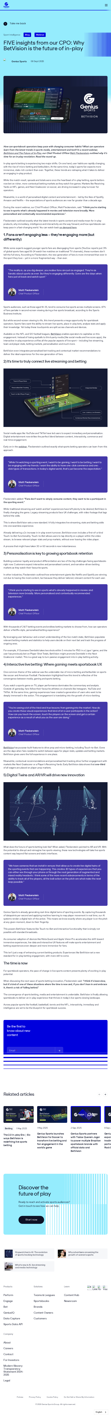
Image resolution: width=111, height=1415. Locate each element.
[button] (106, 5)
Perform (8, 1295)
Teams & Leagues (44, 1295)
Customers (40, 1318)
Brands (38, 1307)
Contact (8, 1354)
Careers (8, 1348)
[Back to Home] (6, 5)
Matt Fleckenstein (79, 153)
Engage (8, 1301)
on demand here (67, 227)
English (99, 1412)
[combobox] (101, 1412)
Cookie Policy (52, 1397)
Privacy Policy (35, 1397)
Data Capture (11, 1318)
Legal (6, 1380)
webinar (22, 446)
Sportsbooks (41, 1301)
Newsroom (70, 1301)
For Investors (11, 1360)
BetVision (56, 333)
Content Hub (71, 1295)
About (7, 1342)
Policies (20, 1397)
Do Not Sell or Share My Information (79, 1397)
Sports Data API (13, 1324)
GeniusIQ (8, 1313)
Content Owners (43, 1313)
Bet (5, 1307)
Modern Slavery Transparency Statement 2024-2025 (13, 1370)
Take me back (18, 23)
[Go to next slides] (105, 1094)
